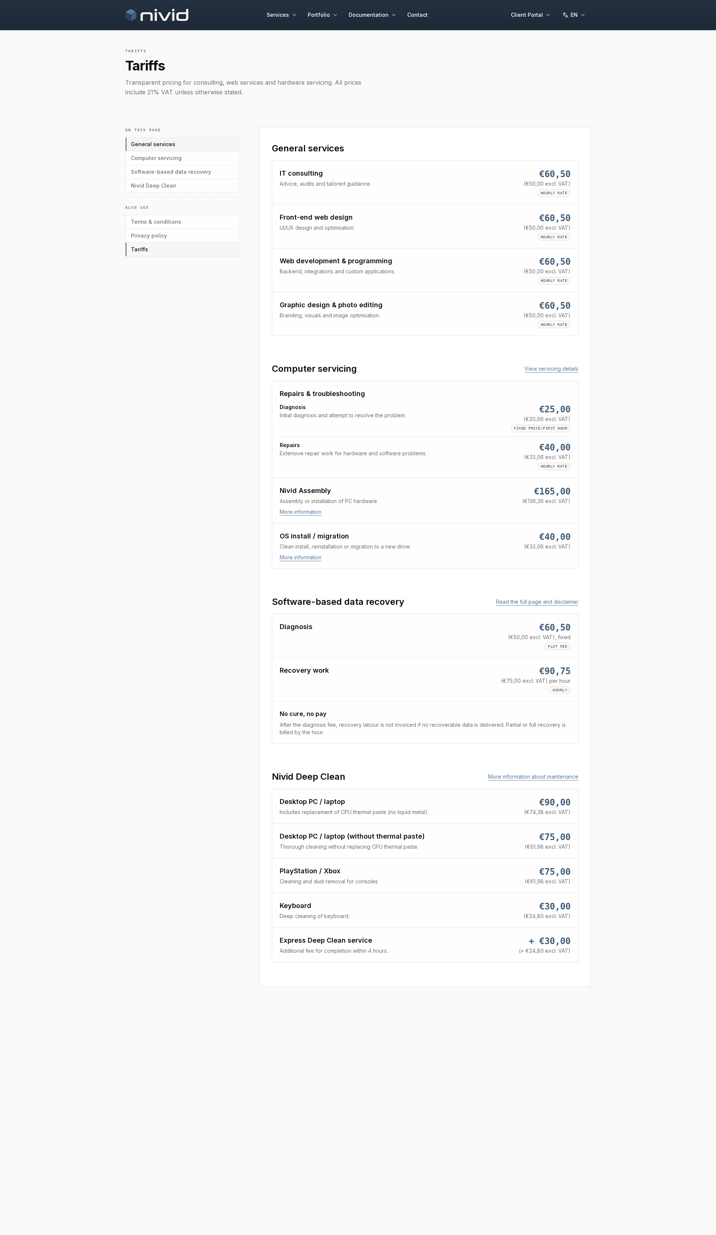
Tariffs (139, 249)
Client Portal (527, 15)
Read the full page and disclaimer (537, 601)
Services (278, 15)
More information (300, 512)
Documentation (369, 15)
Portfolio (319, 15)
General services (153, 144)
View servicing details (551, 368)
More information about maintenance (533, 776)
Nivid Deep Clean (153, 185)
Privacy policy (149, 235)
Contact (417, 15)
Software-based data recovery (171, 172)
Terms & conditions (156, 222)
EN (574, 15)
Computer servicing (156, 158)
